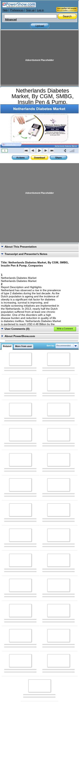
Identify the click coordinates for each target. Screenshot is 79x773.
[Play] (39, 150)
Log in (40, 10)
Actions (20, 157)
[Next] (45, 150)
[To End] (52, 150)
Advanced (11, 19)
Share (58, 157)
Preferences (17, 10)
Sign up (30, 10)
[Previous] (33, 150)
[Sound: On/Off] (65, 150)
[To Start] (26, 150)
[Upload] (39, 26)
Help (5, 10)
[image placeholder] (20, 359)
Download (39, 157)
